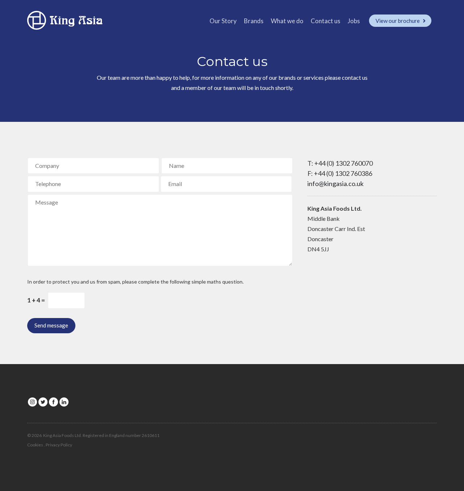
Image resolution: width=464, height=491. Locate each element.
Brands (254, 21)
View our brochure (398, 20)
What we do (287, 21)
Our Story (223, 21)
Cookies (35, 444)
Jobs (354, 21)
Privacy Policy (59, 444)
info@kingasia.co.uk (335, 183)
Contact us (325, 21)
